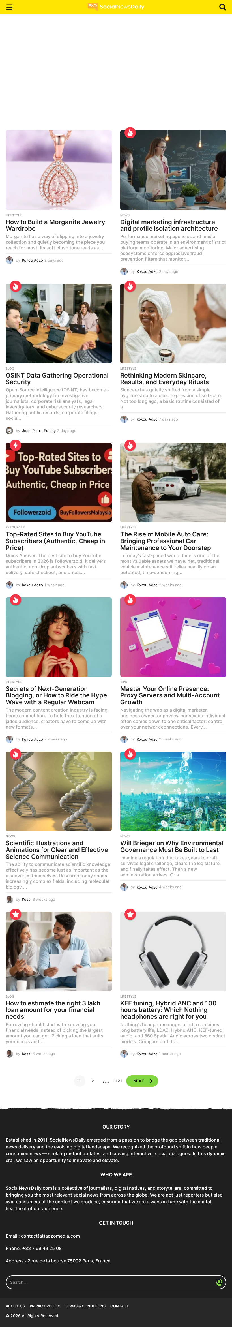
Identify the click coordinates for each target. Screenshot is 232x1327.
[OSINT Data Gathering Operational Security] (59, 323)
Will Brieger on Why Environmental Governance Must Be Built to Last (172, 846)
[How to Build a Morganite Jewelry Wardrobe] (59, 170)
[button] (9, 7)
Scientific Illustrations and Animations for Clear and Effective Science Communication (57, 849)
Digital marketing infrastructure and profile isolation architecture (169, 225)
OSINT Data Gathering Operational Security (57, 379)
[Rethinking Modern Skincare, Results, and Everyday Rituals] (173, 323)
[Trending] (15, 445)
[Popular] (15, 914)
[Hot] (130, 132)
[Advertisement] (116, 76)
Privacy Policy (45, 1306)
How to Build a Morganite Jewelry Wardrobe (55, 225)
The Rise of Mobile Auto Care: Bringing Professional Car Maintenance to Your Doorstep (165, 540)
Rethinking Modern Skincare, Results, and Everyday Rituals (164, 379)
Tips (123, 682)
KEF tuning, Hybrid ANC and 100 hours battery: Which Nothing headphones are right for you (168, 1009)
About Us (15, 1306)
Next (138, 1080)
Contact (119, 1306)
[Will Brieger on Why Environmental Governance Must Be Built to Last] (173, 791)
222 (119, 1080)
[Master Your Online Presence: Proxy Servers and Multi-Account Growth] (173, 637)
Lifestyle (14, 215)
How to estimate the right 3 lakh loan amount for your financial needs (53, 1009)
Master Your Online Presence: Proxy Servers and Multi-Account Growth (170, 695)
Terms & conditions (85, 1306)
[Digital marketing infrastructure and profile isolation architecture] (173, 170)
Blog (10, 368)
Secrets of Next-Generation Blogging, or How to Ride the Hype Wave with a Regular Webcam (56, 695)
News (125, 215)
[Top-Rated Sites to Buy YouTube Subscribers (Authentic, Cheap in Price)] (59, 482)
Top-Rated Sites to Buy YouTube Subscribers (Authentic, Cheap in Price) (55, 540)
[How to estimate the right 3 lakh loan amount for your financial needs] (59, 951)
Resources (15, 527)
